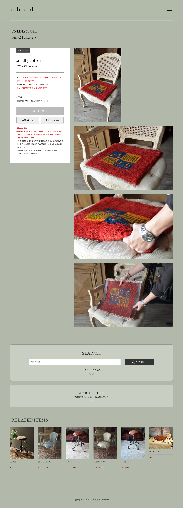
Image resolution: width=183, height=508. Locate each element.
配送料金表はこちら (39, 100)
